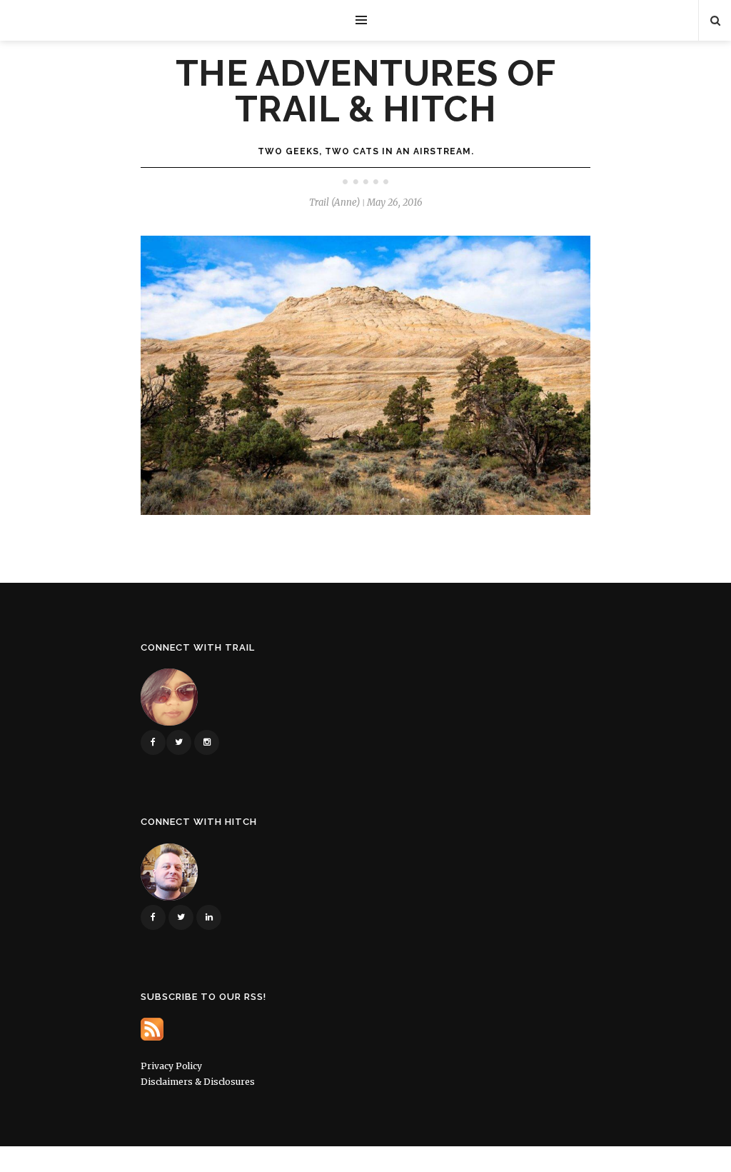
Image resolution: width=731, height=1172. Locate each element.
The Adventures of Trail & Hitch (366, 91)
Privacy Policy (171, 1066)
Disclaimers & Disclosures (198, 1081)
